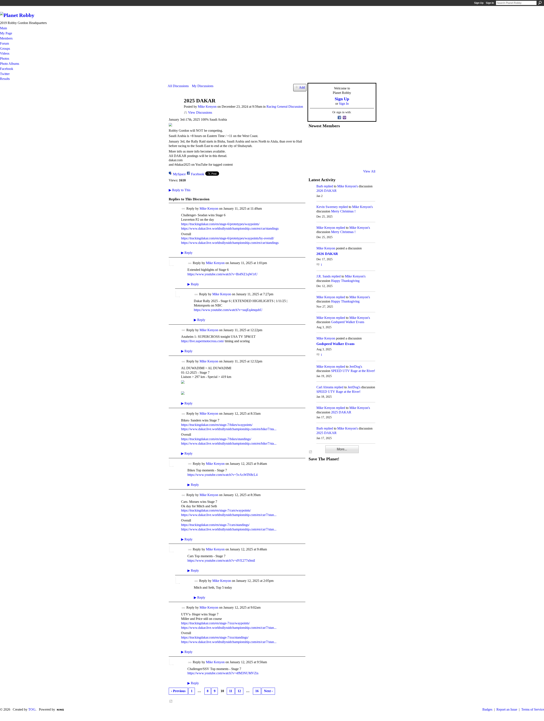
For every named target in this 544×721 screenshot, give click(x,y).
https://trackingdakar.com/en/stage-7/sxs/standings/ (214, 637)
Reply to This (179, 190)
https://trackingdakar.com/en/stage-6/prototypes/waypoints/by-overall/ (227, 238)
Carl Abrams (324, 387)
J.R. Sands (323, 276)
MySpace (179, 174)
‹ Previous (178, 691)
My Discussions (202, 86)
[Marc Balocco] (355, 137)
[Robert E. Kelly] (355, 160)
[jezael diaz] (324, 137)
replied (328, 186)
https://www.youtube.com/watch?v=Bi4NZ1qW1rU (222, 274)
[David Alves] (324, 148)
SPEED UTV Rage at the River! (353, 371)
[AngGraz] (355, 148)
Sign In (490, 2)
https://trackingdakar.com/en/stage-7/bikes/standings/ (216, 439)
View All (369, 171)
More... (342, 449)
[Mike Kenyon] (174, 109)
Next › (268, 691)
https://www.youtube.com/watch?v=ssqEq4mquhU (228, 310)
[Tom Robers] (345, 148)
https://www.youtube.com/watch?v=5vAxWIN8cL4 (222, 474)
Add (302, 87)
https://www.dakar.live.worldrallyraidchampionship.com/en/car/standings (230, 228)
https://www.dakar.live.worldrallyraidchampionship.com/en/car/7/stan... (228, 515)
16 (257, 691)
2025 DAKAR (341, 412)
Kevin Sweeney (327, 207)
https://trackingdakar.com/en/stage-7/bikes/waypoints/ (216, 425)
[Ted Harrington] (314, 160)
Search (540, 3)
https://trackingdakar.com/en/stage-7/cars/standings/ (215, 525)
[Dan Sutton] (366, 137)
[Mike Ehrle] (345, 137)
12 (239, 691)
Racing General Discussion (284, 106)
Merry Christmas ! (343, 211)
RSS (171, 701)
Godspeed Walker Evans (347, 322)
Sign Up (478, 2)
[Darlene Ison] (334, 137)
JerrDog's (355, 366)
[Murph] (324, 160)
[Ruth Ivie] (334, 148)
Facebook (197, 174)
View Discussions (200, 112)
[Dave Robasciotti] (314, 148)
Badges (487, 709)
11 (230, 691)
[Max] (366, 148)
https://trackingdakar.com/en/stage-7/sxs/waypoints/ (215, 623)
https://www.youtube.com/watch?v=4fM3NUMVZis (222, 673)
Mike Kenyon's (347, 186)
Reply (187, 252)
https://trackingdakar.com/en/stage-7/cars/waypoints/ (216, 510)
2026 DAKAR (326, 190)
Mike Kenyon (207, 106)
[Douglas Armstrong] (314, 137)
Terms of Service (532, 709)
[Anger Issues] (334, 160)
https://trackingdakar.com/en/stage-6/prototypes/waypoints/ (220, 224)
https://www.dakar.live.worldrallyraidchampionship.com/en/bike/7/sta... (228, 429)
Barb (319, 186)
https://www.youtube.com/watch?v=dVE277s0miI (221, 560)
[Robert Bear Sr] (366, 160)
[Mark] (345, 160)
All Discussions (178, 86)
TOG (31, 709)
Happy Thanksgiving (345, 281)
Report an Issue (506, 709)
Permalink (183, 209)
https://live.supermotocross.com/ (202, 341)
